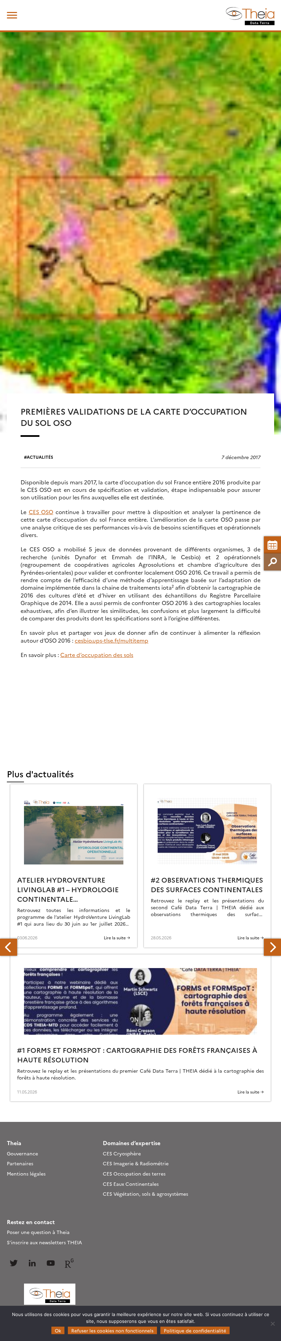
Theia (14, 1142)
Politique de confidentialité (195, 1330)
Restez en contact (31, 1221)
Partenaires (20, 1163)
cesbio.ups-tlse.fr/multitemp (111, 640)
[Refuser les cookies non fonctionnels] (272, 1323)
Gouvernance (22, 1153)
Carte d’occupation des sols (96, 654)
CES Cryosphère (122, 1153)
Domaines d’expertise (131, 1142)
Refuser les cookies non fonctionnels (112, 1330)
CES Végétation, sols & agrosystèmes (145, 1193)
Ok (58, 1330)
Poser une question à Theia (38, 1232)
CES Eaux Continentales (131, 1183)
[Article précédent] (8, 947)
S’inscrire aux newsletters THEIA (44, 1242)
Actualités (40, 457)
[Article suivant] (272, 947)
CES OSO (41, 511)
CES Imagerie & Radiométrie (136, 1163)
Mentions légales (26, 1173)
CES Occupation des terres (134, 1173)
